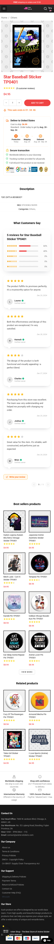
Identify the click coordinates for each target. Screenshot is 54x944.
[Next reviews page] (48, 484)
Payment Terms (9, 881)
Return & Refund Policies (13, 885)
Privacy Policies (9, 855)
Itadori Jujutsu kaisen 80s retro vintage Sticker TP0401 (13, 538)
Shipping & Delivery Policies (14, 877)
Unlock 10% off (5, 931)
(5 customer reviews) (25, 88)
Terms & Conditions (10, 851)
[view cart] (50, 8)
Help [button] (49, 940)
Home (4, 17)
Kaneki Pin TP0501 (11, 616)
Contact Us (7, 889)
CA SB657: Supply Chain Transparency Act (21, 863)
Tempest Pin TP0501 (38, 577)
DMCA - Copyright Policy (13, 859)
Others (14, 17)
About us (6, 847)
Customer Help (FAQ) (11, 893)
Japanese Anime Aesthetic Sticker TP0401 (36, 538)
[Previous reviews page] (34, 484)
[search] (45, 8)
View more (27, 672)
